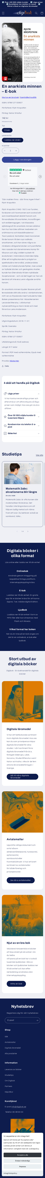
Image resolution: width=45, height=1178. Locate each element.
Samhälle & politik (28, 97)
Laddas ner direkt (13, 140)
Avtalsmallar (10, 1042)
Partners (8, 1086)
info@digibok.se (18, 1107)
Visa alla (39, 455)
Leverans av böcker (13, 1069)
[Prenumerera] (37, 1020)
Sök (6, 1037)
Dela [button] (7, 366)
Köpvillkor (9, 1092)
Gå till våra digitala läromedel (19, 776)
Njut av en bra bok (10, 97)
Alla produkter (11, 1053)
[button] (3, 13)
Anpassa (22, 1166)
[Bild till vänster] (17, 531)
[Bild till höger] (28, 531)
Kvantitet (5, 146)
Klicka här (14, 361)
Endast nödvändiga (22, 1161)
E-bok (7, 130)
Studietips (9, 1075)
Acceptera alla (22, 1155)
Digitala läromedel (13, 1048)
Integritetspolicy (10, 1173)
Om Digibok (10, 1081)
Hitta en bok (16, 984)
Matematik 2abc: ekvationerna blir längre (21, 490)
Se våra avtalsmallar (20, 880)
